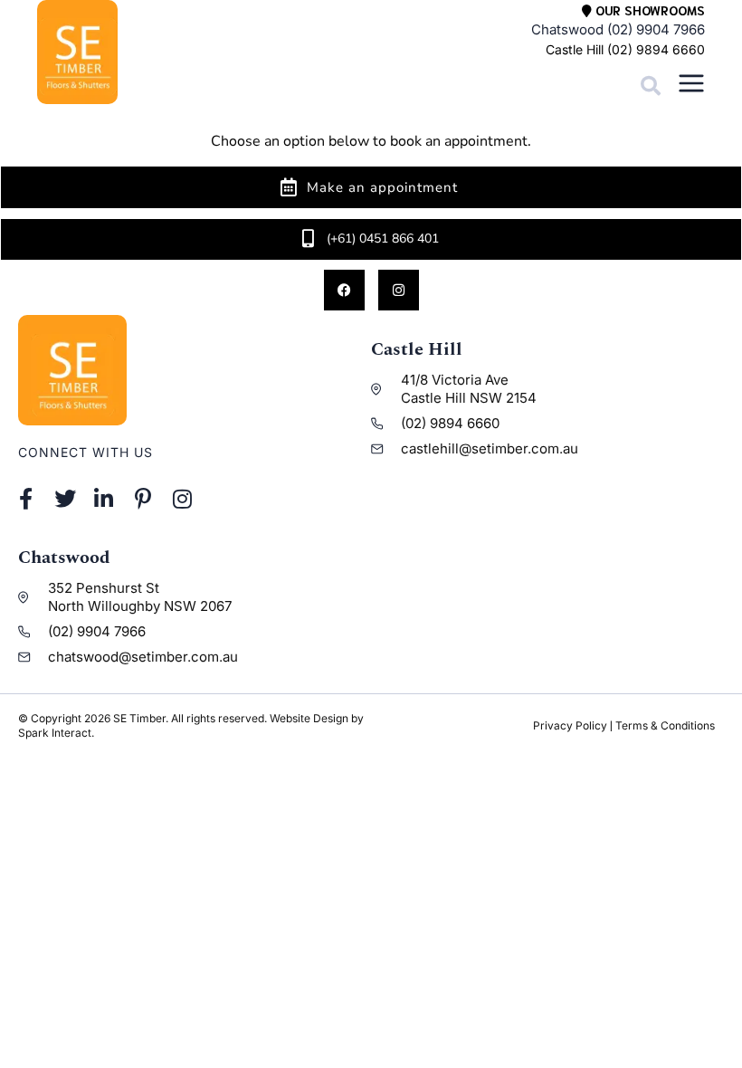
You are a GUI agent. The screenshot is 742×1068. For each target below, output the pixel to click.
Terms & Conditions (665, 725)
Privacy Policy (570, 725)
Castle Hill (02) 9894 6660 (625, 49)
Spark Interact (54, 732)
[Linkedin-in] (103, 499)
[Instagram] (398, 290)
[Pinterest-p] (143, 499)
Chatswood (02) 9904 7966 (618, 29)
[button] (651, 86)
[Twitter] (64, 499)
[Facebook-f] (25, 499)
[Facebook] (344, 290)
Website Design (309, 718)
